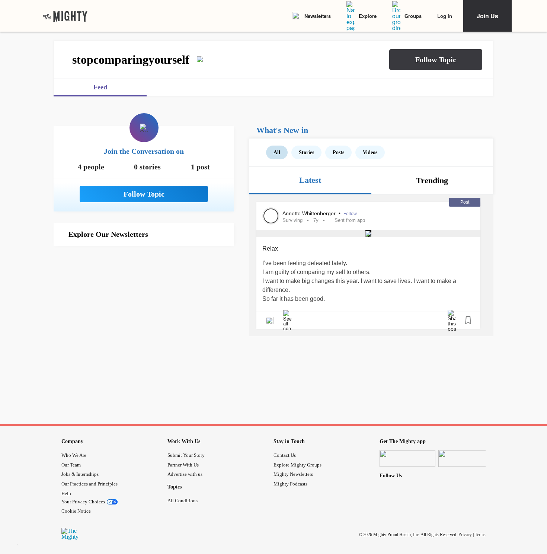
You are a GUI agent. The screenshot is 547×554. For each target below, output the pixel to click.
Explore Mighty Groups (298, 465)
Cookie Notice (76, 511)
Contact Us (285, 455)
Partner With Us (183, 465)
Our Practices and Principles (89, 484)
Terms (480, 534)
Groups (413, 15)
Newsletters (317, 15)
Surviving (292, 220)
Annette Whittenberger (309, 213)
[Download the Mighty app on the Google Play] (466, 458)
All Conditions (182, 500)
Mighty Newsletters (293, 474)
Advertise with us (184, 474)
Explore (368, 15)
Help (66, 493)
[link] (65, 16)
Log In (444, 15)
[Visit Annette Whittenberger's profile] (270, 215)
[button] (435, 59)
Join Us (487, 16)
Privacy (465, 534)
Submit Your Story (186, 455)
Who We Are (73, 455)
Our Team (71, 465)
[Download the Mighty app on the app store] (407, 458)
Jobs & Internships (80, 474)
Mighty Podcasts (290, 484)
